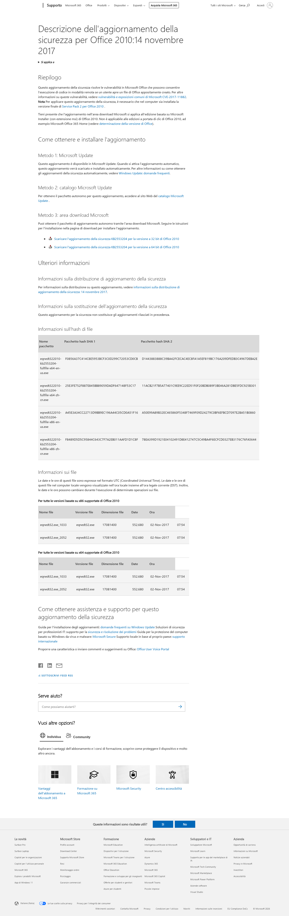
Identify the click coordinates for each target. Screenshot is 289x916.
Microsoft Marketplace (201, 873)
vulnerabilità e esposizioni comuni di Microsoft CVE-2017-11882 (142, 97)
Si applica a (47, 62)
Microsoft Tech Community (203, 866)
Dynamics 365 (151, 863)
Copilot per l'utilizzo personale (29, 863)
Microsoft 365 (73, 5)
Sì (163, 824)
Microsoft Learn (197, 851)
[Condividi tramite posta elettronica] (57, 664)
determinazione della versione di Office (125, 123)
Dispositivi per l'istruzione (116, 851)
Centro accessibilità (169, 788)
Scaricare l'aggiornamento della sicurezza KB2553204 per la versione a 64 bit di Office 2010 (116, 247)
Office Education (111, 869)
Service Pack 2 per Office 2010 (83, 106)
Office (89, 5)
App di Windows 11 (24, 882)
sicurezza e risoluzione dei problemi (112, 632)
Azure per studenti (112, 888)
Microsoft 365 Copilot (154, 876)
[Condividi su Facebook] (41, 664)
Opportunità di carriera (245, 844)
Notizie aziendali (242, 857)
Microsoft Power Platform (202, 879)
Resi (62, 863)
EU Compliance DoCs (237, 908)
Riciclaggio (65, 876)
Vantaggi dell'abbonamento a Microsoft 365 (51, 793)
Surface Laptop (22, 851)
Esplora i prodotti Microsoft (28, 876)
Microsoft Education (113, 844)
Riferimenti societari (105, 908)
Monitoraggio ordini (69, 869)
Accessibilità (240, 876)
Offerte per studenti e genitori (118, 882)
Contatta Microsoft (129, 908)
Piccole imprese (151, 888)
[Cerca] (180, 707)
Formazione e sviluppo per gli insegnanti (123, 876)
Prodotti (102, 5)
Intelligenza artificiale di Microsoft (160, 844)
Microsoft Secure (104, 636)
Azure (147, 857)
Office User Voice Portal (153, 649)
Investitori (238, 869)
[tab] (51, 736)
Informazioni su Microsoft (246, 851)
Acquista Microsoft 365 (164, 5)
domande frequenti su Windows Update (127, 627)
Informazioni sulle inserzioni (208, 908)
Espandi (137, 5)
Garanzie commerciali (70, 882)
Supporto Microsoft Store (72, 857)
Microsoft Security (128, 788)
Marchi (186, 908)
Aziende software (198, 885)
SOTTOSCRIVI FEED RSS (57, 675)
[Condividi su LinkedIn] (48, 664)
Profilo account (67, 844)
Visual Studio (196, 891)
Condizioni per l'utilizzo (167, 908)
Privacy (147, 908)
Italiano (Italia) (27, 903)
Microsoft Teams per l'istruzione (119, 857)
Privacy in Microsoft (243, 863)
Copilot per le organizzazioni (28, 857)
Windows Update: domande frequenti (144, 173)
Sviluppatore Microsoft (201, 844)
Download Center (68, 851)
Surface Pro (20, 844)
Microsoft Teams (152, 882)
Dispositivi (120, 5)
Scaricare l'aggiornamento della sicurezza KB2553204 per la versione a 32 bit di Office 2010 (116, 239)
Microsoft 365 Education (115, 863)
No (185, 824)
